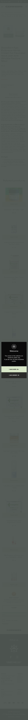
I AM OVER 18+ (14, 369)
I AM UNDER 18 (14, 375)
